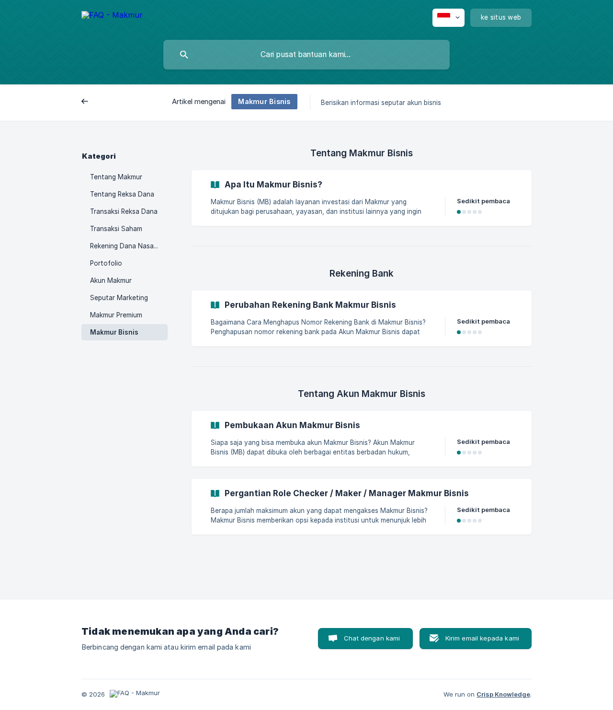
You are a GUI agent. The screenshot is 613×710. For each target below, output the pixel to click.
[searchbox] (306, 55)
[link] (362, 198)
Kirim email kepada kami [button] (482, 638)
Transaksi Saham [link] (116, 229)
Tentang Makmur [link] (116, 177)
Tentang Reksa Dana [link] (122, 194)
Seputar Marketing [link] (119, 298)
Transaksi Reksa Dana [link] (124, 211)
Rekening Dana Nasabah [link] (127, 246)
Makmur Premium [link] (116, 315)
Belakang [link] (103, 102)
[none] (112, 16)
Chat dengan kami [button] (372, 638)
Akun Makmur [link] (111, 280)
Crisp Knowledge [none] (503, 694)
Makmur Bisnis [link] (114, 332)
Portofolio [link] (106, 263)
